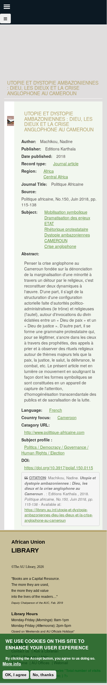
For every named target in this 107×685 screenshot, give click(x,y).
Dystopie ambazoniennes (67, 235)
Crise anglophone (60, 246)
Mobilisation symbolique (65, 212)
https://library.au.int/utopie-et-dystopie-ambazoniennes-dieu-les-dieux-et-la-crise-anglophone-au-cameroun (58, 515)
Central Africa (56, 177)
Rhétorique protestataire (66, 229)
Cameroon (67, 417)
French (55, 410)
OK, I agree (15, 674)
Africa (49, 171)
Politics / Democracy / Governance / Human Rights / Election (55, 450)
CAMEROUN (55, 240)
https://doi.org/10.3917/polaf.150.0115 (58, 467)
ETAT (49, 223)
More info (12, 663)
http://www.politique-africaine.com (54, 432)
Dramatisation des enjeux (67, 218)
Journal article (66, 163)
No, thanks (43, 674)
